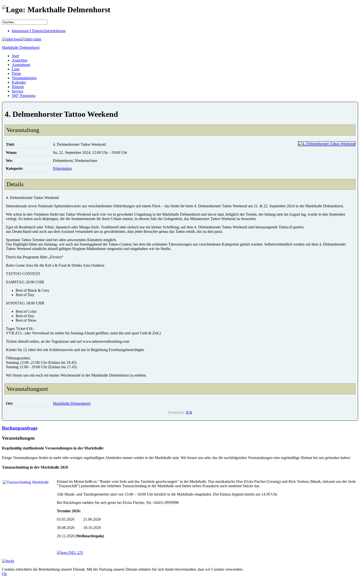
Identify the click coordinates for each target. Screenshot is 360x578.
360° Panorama (24, 95)
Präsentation (62, 168)
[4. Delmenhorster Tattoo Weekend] (326, 144)
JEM (189, 412)
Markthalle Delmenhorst (20, 47)
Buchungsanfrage (19, 428)
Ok (4, 574)
